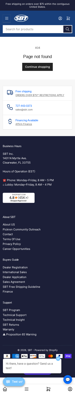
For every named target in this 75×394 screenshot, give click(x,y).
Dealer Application (14, 277)
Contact (8, 234)
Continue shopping (37, 67)
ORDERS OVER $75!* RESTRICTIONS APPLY (39, 95)
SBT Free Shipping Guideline (21, 286)
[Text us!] (14, 384)
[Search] (68, 29)
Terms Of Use (11, 239)
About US (9, 224)
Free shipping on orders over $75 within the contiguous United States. (38, 5)
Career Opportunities (16, 249)
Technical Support (14, 315)
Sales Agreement (14, 282)
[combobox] (37, 29)
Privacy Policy (12, 244)
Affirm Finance (23, 124)
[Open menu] (7, 18)
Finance (8, 291)
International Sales (15, 272)
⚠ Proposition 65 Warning (19, 334)
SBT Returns (11, 324)
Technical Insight (14, 319)
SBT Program (11, 310)
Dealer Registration (15, 267)
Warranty (8, 329)
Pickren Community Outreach (22, 229)
